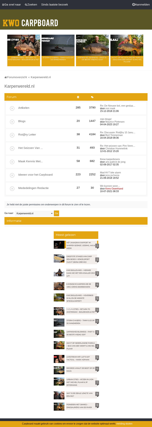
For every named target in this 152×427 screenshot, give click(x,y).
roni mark (110, 108)
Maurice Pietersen (115, 121)
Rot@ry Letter (27, 134)
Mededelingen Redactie (33, 188)
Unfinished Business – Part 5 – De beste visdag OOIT (92, 58)
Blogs (22, 121)
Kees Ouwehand (114, 188)
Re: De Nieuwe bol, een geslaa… (117, 105)
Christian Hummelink (116, 148)
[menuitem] (141, 5)
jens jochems (112, 175)
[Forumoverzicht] (30, 21)
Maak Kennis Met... (30, 161)
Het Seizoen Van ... (30, 147)
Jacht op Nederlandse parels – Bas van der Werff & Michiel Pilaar (126, 59)
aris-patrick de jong (115, 162)
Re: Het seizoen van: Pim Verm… (117, 146)
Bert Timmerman (114, 135)
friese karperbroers (110, 159)
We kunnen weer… (110, 186)
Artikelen (23, 107)
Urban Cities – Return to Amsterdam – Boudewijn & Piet (23, 58)
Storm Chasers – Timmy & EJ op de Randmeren (58, 58)
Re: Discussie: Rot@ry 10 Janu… (117, 132)
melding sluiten (124, 423)
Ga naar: (9, 213)
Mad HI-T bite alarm (110, 172)
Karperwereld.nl (19, 86)
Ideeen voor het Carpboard (35, 174)
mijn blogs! (105, 119)
